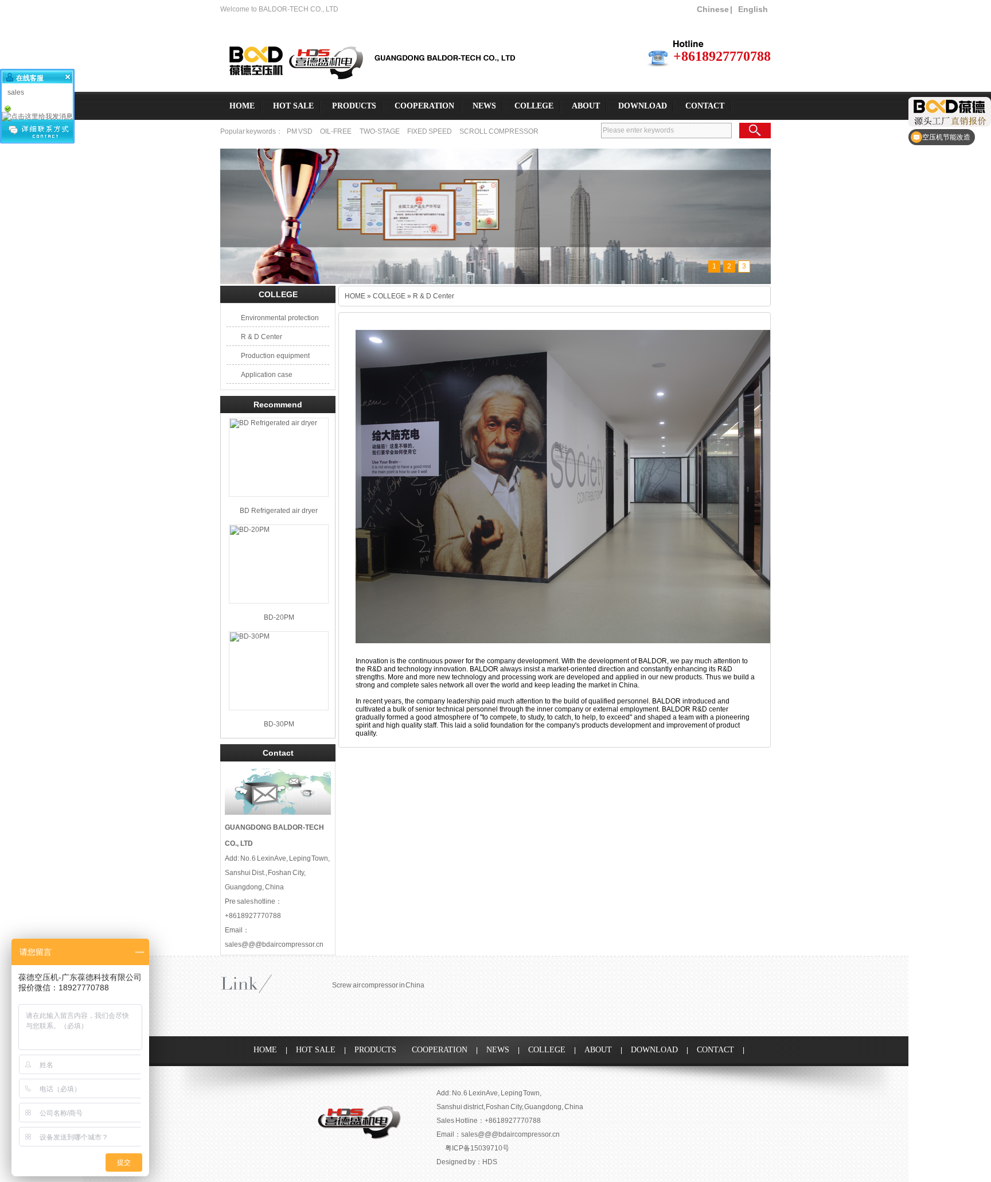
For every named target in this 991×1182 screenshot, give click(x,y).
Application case (266, 375)
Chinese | (715, 9)
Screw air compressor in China (378, 985)
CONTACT (704, 106)
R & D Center (261, 337)
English (753, 9)
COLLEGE (533, 106)
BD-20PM (279, 617)
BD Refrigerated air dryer (279, 511)
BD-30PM (279, 724)
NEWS (484, 106)
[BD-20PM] (279, 564)
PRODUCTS (354, 106)
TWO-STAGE (380, 131)
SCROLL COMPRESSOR (499, 131)
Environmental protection (280, 318)
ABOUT (586, 106)
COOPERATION (424, 106)
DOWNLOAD (642, 106)
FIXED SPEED (429, 131)
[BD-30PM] (279, 670)
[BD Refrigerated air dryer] (279, 457)
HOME (242, 106)
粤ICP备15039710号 (477, 1148)
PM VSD (300, 131)
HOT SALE (293, 106)
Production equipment (275, 356)
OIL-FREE (336, 131)
